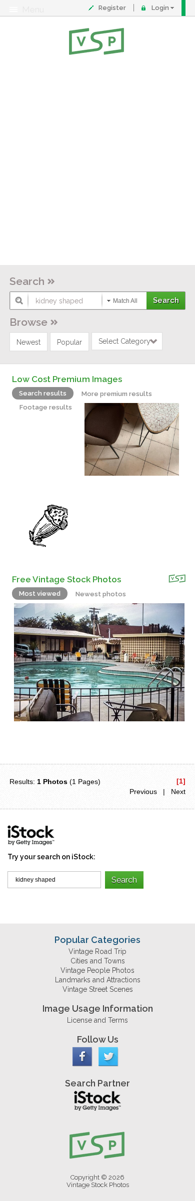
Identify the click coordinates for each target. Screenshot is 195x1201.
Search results (42, 393)
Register (112, 7)
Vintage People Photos (97, 970)
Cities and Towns (97, 961)
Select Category (124, 341)
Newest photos (101, 594)
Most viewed (39, 593)
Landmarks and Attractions (97, 980)
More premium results (117, 394)
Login (160, 7)
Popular (69, 342)
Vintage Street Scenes (97, 989)
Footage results (46, 407)
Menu (33, 9)
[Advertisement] (97, 162)
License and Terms (97, 1020)
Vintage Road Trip (97, 951)
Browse (29, 322)
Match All (125, 300)
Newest (28, 342)
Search (27, 281)
